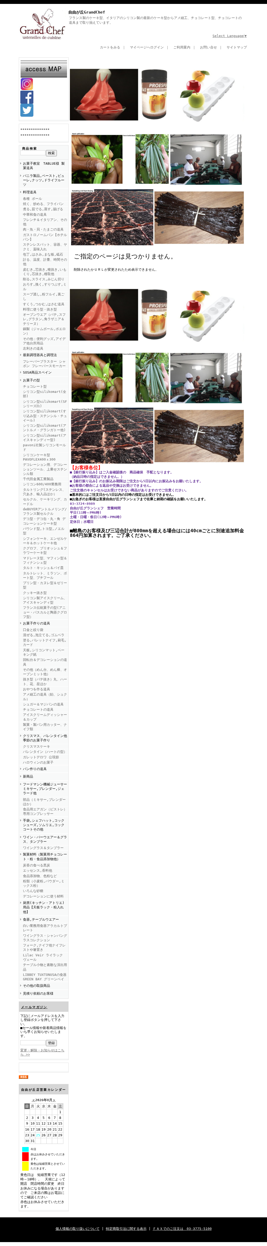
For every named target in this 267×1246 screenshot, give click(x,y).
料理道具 (30, 192)
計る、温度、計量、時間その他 (45, 262)
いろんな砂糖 (33, 891)
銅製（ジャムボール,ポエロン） (44, 331)
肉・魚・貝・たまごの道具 (43, 229)
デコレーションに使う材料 (43, 896)
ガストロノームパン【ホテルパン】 (45, 237)
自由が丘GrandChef (86, 12)
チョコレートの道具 (38, 709)
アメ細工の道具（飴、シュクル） (45, 696)
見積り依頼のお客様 (38, 993)
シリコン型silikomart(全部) (44, 394)
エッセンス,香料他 (37, 870)
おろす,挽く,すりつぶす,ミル (44, 286)
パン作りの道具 (35, 769)
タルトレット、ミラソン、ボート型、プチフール (45, 575)
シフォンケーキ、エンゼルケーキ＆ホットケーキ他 (45, 541)
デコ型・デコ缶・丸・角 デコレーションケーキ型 (44, 521)
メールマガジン (34, 1007)
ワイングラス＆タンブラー (43, 848)
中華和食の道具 (35, 214)
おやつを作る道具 (36, 689)
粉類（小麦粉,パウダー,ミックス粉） (43, 883)
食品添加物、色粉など (40, 876)
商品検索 (29, 148)
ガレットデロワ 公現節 (41, 757)
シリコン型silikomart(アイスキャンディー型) (44, 437)
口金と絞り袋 (33, 630)
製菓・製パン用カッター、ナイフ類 (45, 727)
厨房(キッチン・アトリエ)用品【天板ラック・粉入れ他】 (43, 907)
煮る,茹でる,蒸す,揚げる (43, 209)
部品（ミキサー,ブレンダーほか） (44, 802)
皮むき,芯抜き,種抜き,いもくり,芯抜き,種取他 (44, 272)
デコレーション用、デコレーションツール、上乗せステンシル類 (45, 469)
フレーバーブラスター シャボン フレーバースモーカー (44, 363)
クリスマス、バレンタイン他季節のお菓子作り (45, 738)
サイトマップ (237, 47)
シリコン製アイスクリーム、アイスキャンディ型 (45, 600)
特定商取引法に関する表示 (126, 1229)
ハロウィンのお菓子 (38, 762)
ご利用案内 (181, 47)
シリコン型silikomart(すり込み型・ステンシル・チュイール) (45, 415)
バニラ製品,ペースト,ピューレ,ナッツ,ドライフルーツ (43, 180)
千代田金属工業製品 (38, 479)
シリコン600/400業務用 (42, 484)
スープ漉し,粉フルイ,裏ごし (43, 296)
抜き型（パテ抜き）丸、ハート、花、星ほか (45, 681)
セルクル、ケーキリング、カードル (45, 501)
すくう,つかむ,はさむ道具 (43, 304)
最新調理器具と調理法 (40, 355)
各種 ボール (32, 199)
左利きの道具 (33, 348)
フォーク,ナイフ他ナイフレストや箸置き (44, 947)
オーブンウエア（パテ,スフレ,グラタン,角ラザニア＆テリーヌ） (44, 319)
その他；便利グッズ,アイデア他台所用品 (44, 341)
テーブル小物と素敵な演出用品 (45, 967)
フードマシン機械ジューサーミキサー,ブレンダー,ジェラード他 (45, 788)
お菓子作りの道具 (36, 623)
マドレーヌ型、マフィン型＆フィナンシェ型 (45, 560)
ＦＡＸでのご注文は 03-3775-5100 (182, 1229)
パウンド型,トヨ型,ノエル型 (43, 531)
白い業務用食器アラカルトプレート (45, 928)
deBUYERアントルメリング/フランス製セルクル (45, 511)
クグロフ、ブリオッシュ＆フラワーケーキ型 (45, 550)
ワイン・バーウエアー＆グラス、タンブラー (45, 839)
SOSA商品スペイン (37, 372)
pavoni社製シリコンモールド (44, 447)
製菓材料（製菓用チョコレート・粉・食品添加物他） (45, 856)
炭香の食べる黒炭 (36, 865)
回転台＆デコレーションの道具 (45, 662)
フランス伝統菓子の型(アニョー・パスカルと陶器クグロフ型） (45, 612)
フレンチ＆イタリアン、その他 (45, 222)
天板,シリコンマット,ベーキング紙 (43, 652)
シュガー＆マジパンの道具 (43, 704)
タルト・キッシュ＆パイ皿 (43, 568)
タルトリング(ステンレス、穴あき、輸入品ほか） (44, 492)
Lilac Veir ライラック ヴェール (43, 957)
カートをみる (110, 47)
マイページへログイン (147, 47)
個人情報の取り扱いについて (78, 1229)
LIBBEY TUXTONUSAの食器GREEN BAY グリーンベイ (44, 977)
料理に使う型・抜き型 (40, 309)
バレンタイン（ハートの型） (45, 752)
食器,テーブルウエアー (41, 919)
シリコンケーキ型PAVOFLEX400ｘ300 (39, 457)
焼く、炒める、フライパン (43, 204)
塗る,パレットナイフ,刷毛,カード (44, 642)
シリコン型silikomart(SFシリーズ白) (45, 404)
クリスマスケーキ (36, 746)
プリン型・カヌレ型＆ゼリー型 (45, 585)
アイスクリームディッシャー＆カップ (45, 717)
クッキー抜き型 (35, 593)
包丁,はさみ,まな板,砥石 (43, 254)
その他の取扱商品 (36, 986)
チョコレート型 (35, 386)
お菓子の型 (31, 380)
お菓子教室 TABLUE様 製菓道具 (44, 166)
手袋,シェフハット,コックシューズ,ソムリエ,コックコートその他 (43, 825)
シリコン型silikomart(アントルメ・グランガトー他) (44, 428)
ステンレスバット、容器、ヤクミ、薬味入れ (45, 247)
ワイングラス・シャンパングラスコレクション (45, 938)
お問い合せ (208, 47)
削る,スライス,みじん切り (43, 279)
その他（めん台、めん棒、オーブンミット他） (45, 672)
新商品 (28, 776)
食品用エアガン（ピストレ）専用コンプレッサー (45, 811)
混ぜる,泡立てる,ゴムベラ (43, 635)
